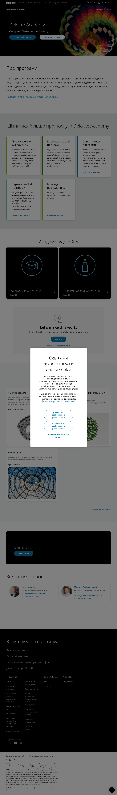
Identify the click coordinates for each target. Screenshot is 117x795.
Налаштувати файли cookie (58, 435)
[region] (58, 397)
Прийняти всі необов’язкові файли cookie (58, 415)
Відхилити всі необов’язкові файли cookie (58, 426)
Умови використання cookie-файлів (58, 401)
